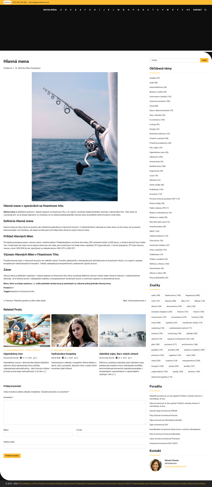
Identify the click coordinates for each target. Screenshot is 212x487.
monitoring (174, 333)
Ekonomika (111, 483)
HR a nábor (154, 148)
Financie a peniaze (157, 138)
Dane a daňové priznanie (159, 110)
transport (157, 366)
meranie (157, 333)
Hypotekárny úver (13, 353)
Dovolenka (200, 483)
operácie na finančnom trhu (22, 291)
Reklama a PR (30, 483)
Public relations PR (157, 208)
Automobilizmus (156, 87)
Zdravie (121, 483)
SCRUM (174, 411)
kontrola (197, 317)
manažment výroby (192, 323)
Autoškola (50, 483)
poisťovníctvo (190, 344)
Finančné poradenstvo (159, 143)
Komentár (8, 397)
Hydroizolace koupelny (63, 353)
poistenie (171, 344)
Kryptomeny (154, 171)
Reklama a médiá (157, 217)
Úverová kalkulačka (172, 434)
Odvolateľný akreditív (173, 420)
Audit (152, 83)
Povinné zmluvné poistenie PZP (162, 199)
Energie (153, 129)
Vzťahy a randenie (157, 259)
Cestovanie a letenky (158, 96)
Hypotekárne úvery (15, 350)
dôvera (156, 306)
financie (182, 312)
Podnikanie (154, 189)
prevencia (157, 355)
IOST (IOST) (173, 443)
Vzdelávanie (154, 254)
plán (155, 344)
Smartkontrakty (156, 226)
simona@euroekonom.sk (175, 466)
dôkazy (199, 301)
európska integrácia (161, 312)
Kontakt (197, 10)
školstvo (194, 372)
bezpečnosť (193, 295)
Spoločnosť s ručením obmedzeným (185, 429)
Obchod (153, 180)
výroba (174, 366)
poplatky (157, 350)
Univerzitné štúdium (158, 245)
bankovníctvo (173, 295)
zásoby (178, 372)
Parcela (174, 415)
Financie (101, 483)
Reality (59, 483)
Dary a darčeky (156, 115)
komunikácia (179, 317)
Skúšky (183, 483)
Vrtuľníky (41, 483)
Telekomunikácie (157, 236)
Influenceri (154, 157)
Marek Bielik (55, 358)
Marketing (166, 483)
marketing (157, 328)
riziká (155, 361)
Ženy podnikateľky (157, 278)
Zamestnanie (155, 268)
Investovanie (155, 161)
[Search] (205, 10)
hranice (198, 312)
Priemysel (176, 439)
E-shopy (153, 124)
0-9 (188, 10)
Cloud (152, 106)
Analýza (153, 78)
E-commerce (155, 120)
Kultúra (176, 483)
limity (156, 323)
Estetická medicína (157, 134)
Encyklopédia (50, 10)
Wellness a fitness (62, 350)
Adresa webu (9, 442)
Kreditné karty (155, 166)
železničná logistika (161, 377)
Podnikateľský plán (140, 483)
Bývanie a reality (156, 92)
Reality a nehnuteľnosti (159, 213)
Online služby (155, 185)
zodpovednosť (159, 372)
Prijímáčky (80, 483)
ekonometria (174, 306)
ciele (155, 301)
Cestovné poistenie (157, 101)
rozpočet (171, 361)
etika (191, 306)
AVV (167, 425)
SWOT (152, 231)
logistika (171, 323)
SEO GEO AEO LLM (157, 222)
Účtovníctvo (154, 241)
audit (155, 295)
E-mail (79, 430)
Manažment (69, 483)
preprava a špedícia (194, 350)
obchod (156, 339)
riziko (190, 355)
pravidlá (173, 350)
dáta (185, 301)
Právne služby (155, 203)
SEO (20, 483)
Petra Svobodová (33, 68)
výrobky (189, 366)
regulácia (175, 355)
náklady (191, 333)
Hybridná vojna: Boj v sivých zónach (118, 353)
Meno (6, 430)
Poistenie (153, 194)
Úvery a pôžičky (33, 350)
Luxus (152, 175)
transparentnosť (191, 361)
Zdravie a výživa (156, 273)
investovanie (158, 317)
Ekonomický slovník (11, 358)
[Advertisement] (106, 33)
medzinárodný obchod (180, 328)
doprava (170, 301)
